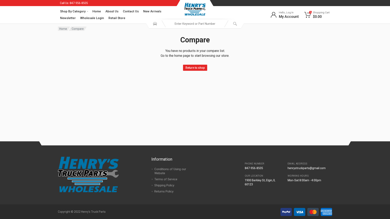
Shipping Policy (164, 185)
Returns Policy (163, 191)
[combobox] (195, 23)
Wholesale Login (92, 18)
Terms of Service (165, 179)
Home (96, 11)
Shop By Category (73, 11)
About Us (111, 11)
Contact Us (131, 11)
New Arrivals (152, 11)
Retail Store (116, 18)
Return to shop (195, 67)
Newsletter (68, 18)
